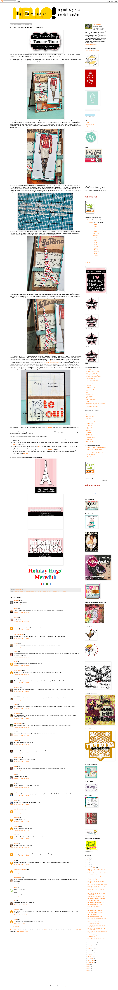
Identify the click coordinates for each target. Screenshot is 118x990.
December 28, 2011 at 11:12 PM (21, 821)
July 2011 (90, 950)
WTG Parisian (63, 591)
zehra (15, 626)
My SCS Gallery (88, 262)
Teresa (15, 800)
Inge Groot (88, 418)
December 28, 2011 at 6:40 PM (21, 787)
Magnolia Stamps (90, 389)
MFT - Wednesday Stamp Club (95, 904)
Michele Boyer (17, 757)
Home (45, 929)
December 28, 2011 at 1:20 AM (21, 630)
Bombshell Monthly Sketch (94, 906)
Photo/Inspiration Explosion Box (94, 458)
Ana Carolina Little (18, 634)
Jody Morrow (89, 427)
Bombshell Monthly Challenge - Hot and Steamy (96, 893)
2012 (87, 864)
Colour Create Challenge (92, 373)
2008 (87, 968)
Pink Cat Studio (89, 396)
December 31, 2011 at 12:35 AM (21, 864)
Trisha (15, 766)
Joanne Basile (89, 423)
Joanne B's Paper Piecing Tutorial (94, 449)
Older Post (78, 929)
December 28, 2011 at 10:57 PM (21, 813)
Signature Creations (91, 126)
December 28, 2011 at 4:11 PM (21, 753)
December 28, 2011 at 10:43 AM (21, 708)
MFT (48, 591)
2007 (87, 971)
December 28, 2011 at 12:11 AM (21, 604)
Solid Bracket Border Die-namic (57, 361)
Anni (95, 226)
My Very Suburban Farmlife (92, 50)
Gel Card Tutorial (90, 454)
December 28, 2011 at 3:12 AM (21, 647)
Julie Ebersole (89, 429)
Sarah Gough (89, 439)
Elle (14, 783)
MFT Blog (50, 427)
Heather (95, 235)
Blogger (65, 986)
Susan (15, 661)
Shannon (16, 843)
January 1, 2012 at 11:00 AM (20, 883)
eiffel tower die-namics (31, 591)
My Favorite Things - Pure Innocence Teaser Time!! (96, 929)
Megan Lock (89, 436)
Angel (96, 224)
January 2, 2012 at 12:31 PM (20, 914)
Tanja (95, 253)
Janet (15, 679)
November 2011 (92, 942)
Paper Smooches (90, 437)
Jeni (95, 240)
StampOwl (16, 600)
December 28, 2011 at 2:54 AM (21, 638)
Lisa (15, 774)
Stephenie (16, 817)
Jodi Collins (89, 425)
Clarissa (16, 740)
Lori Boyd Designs (90, 387)
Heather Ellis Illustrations (92, 380)
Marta (15, 887)
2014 (87, 860)
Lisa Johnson (89, 434)
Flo (15, 860)
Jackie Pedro (89, 420)
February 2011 (91, 960)
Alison (89, 220)
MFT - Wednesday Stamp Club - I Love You (97, 890)
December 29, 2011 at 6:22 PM (21, 847)
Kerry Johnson (17, 792)
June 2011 (90, 952)
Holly (95, 238)
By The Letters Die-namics (52, 362)
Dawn (15, 749)
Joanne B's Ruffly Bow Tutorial (93, 451)
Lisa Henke (88, 432)
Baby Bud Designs (90, 369)
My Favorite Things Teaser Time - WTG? (97, 884)
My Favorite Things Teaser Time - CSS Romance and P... (96, 873)
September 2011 (92, 946)
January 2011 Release (41, 591)
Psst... (89, 908)
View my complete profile (91, 44)
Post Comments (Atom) (22, 931)
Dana (95, 229)
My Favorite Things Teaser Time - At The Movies (96, 870)
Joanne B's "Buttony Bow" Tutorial (94, 453)
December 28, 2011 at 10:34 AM (21, 700)
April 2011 (90, 956)
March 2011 (91, 958)
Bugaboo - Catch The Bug (92, 371)
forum (39, 446)
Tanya (15, 704)
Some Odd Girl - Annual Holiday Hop (96, 896)
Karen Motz (89, 430)
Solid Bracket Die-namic (54, 591)
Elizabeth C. (16, 687)
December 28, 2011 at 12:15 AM (21, 612)
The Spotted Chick (90, 405)
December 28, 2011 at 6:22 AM (21, 657)
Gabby (15, 852)
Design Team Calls (90, 378)
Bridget (15, 651)
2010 (87, 964)
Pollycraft (88, 398)
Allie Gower (16, 909)
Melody (15, 608)
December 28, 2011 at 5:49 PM (21, 778)
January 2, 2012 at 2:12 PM (20, 923)
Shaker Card (89, 456)
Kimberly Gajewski (18, 809)
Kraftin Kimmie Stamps (91, 384)
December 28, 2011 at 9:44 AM (21, 691)
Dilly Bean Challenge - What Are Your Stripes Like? (96, 935)
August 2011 (91, 948)
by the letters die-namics (19, 591)
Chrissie (90, 222)
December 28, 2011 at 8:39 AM (21, 674)
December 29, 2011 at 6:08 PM (21, 838)
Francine (96, 233)
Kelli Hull (16, 617)
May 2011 (90, 954)
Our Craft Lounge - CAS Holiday (95, 910)
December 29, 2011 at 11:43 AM (21, 830)
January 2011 (91, 962)
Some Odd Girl (89, 401)
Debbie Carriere (18, 670)
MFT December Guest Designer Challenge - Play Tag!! (95, 922)
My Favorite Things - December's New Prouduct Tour (97, 919)
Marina (96, 244)
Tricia (15, 835)
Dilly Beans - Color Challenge (95, 876)
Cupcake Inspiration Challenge (93, 376)
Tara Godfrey (89, 441)
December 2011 (92, 868)
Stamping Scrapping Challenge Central (95, 403)
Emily (96, 231)
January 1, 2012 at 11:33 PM (20, 904)
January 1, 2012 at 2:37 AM (20, 873)
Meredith (96, 247)
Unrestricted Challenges (92, 406)
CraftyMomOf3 (98, 24)
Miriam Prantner (18, 723)
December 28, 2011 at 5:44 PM (21, 770)
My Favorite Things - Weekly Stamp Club (96, 882)
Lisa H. (15, 696)
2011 (87, 866)
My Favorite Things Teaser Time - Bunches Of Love (95, 878)
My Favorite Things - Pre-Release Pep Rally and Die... (96, 925)
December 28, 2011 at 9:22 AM (21, 683)
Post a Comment (16, 926)
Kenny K (88, 382)
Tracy (96, 256)
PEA (15, 900)
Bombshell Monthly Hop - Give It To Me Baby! (97, 887)
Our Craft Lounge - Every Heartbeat (96, 898)
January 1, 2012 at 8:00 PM (20, 896)
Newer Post (13, 929)
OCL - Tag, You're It (92, 914)
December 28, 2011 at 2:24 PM (21, 735)
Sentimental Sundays (91, 399)
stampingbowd (17, 877)
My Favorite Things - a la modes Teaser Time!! (97, 932)
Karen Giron (17, 713)
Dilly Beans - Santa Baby (93, 900)
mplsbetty (16, 826)
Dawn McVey (89, 413)
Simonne (96, 251)
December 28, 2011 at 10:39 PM (21, 796)
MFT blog (25, 453)
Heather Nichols (90, 416)
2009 (87, 966)
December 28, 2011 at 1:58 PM (21, 727)
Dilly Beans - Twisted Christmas (95, 912)
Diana (15, 919)
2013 (87, 862)
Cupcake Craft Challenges (92, 375)
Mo (87, 392)
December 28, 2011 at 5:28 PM (21, 761)
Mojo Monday (89, 394)
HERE (50, 439)
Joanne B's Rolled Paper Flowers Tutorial (96, 447)
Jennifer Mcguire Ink (91, 422)
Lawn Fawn (88, 385)
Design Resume (90, 124)
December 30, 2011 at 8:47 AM (21, 856)
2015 (87, 858)
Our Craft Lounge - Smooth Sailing (96, 902)
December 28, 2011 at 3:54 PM (21, 744)
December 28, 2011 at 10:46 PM (21, 804)
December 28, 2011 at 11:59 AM (21, 718)
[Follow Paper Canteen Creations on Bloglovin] (92, 111)
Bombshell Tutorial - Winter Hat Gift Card (96, 938)
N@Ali (96, 249)
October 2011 (91, 944)
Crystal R (16, 643)
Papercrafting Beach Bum (20, 869)
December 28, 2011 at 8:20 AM (21, 665)
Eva (14, 732)
